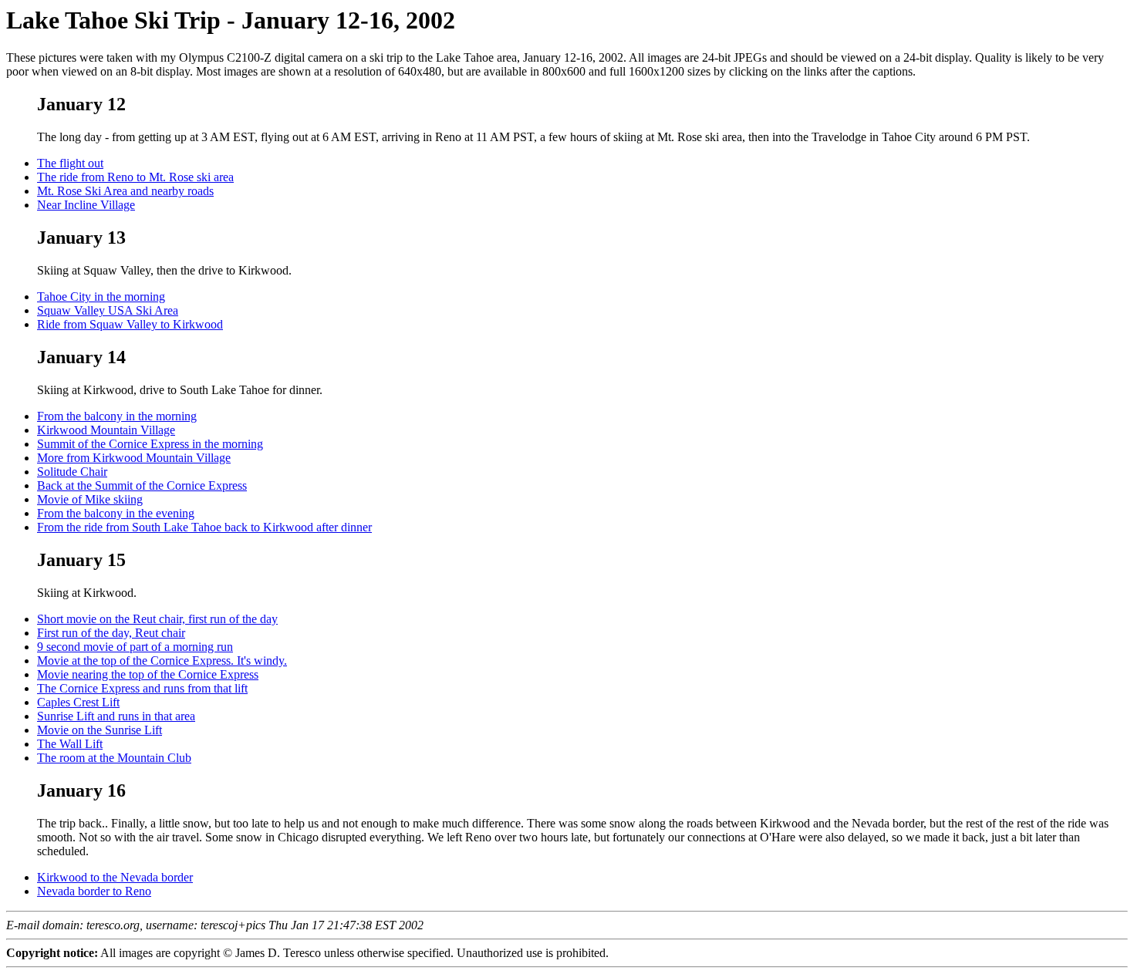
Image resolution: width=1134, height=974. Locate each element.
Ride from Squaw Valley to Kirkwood (130, 324)
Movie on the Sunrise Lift (99, 729)
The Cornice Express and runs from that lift (142, 688)
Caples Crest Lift (78, 702)
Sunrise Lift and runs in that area (116, 716)
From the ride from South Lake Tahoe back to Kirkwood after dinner (204, 527)
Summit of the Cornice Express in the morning (150, 443)
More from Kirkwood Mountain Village (134, 457)
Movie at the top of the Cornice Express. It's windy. (162, 660)
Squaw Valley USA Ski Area (107, 310)
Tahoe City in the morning (101, 296)
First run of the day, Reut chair (111, 632)
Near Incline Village (86, 204)
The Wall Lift (70, 743)
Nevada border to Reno (94, 891)
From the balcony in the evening (115, 513)
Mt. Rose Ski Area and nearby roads (125, 190)
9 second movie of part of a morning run (135, 646)
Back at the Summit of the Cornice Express (142, 485)
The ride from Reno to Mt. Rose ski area (135, 177)
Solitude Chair (72, 471)
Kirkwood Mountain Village (106, 429)
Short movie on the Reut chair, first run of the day (157, 618)
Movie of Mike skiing (90, 499)
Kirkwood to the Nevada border (115, 877)
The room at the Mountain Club (114, 757)
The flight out (70, 163)
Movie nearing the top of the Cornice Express (147, 674)
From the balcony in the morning (117, 416)
